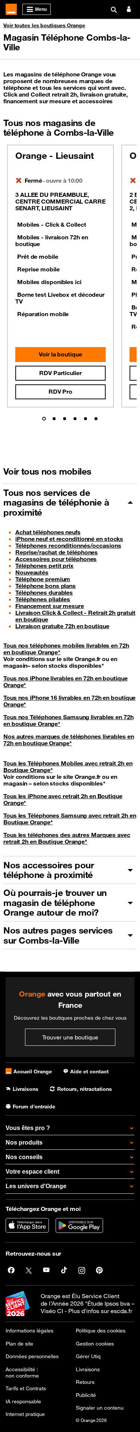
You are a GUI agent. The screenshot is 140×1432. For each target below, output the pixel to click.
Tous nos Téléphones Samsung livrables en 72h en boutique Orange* (68, 720)
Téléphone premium (42, 579)
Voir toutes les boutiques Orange (44, 25)
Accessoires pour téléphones (56, 559)
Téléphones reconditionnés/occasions (68, 545)
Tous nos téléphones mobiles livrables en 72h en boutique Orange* (66, 649)
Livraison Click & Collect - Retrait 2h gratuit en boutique (75, 616)
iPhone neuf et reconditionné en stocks (69, 538)
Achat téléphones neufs (48, 532)
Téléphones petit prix (44, 565)
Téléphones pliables (42, 599)
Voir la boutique (60, 354)
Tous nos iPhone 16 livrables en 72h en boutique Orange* (69, 701)
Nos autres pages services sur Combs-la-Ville (58, 935)
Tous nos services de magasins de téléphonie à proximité (56, 502)
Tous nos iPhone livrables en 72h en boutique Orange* (65, 681)
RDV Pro (60, 391)
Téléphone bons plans (45, 585)
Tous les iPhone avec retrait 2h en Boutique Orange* (62, 799)
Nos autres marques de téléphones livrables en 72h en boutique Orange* (68, 740)
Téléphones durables (44, 592)
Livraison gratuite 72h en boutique (62, 626)
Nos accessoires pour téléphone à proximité (48, 870)
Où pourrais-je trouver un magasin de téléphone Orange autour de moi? (55, 902)
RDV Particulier (60, 373)
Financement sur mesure (49, 606)
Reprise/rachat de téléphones (56, 552)
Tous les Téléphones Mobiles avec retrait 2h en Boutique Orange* (67, 766)
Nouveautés (32, 572)
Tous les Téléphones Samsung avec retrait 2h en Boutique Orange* (69, 819)
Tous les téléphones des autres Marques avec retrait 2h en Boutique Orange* (66, 838)
